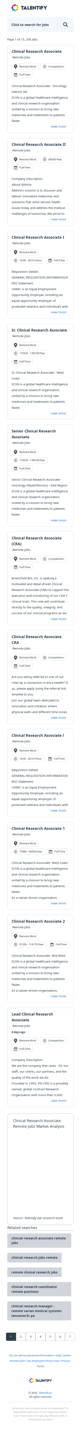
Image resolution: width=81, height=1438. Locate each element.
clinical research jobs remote (34, 1257)
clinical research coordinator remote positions (34, 1289)
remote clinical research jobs (34, 1272)
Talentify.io (45, 1393)
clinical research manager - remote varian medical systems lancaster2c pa (36, 1311)
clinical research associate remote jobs (38, 1240)
